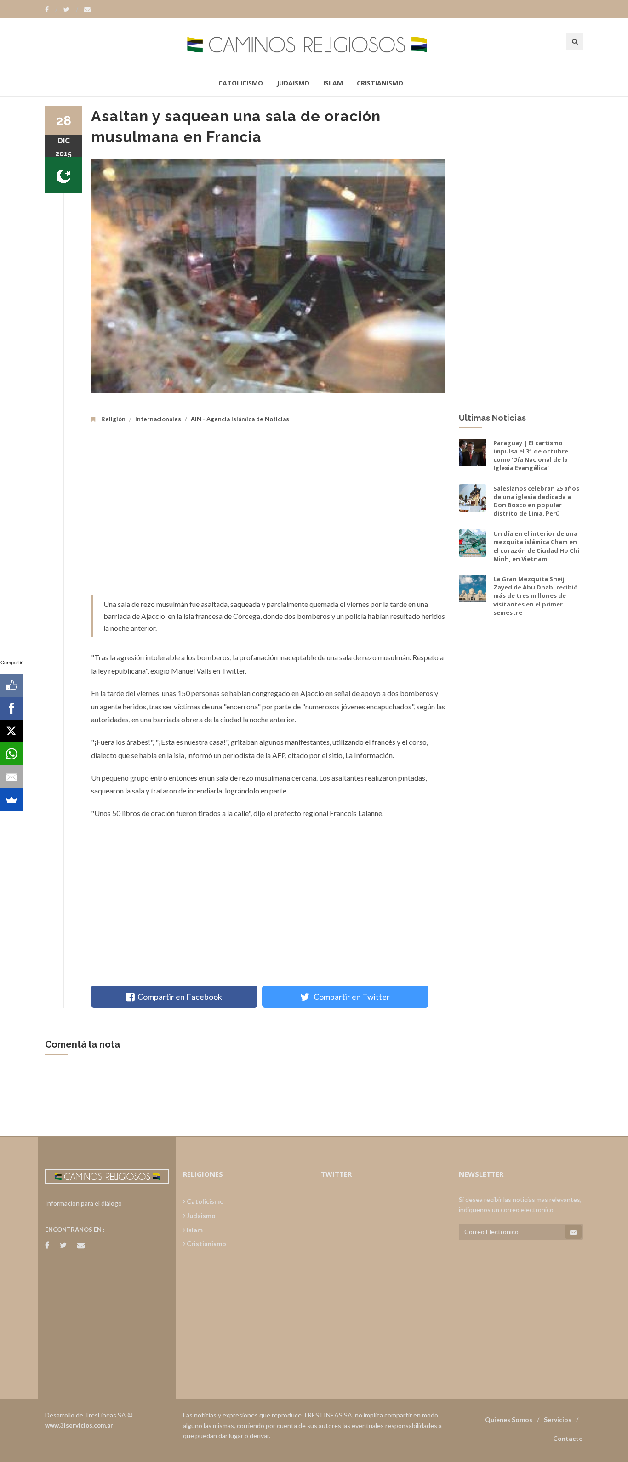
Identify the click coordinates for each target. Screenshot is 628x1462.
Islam (333, 83)
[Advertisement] (268, 516)
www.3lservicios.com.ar (79, 1425)
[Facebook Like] (11, 685)
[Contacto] (87, 9)
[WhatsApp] (11, 753)
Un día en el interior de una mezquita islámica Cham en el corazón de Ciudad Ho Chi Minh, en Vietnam (536, 546)
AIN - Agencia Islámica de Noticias (240, 419)
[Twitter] (70, 9)
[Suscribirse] (573, 1232)
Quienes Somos (508, 1419)
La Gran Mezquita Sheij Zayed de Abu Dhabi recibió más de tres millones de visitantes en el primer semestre (535, 596)
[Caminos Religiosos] (314, 43)
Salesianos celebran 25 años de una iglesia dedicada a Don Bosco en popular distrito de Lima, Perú (536, 501)
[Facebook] (51, 9)
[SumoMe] (11, 799)
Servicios (557, 1419)
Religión (113, 419)
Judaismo (293, 83)
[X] (11, 731)
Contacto (568, 1438)
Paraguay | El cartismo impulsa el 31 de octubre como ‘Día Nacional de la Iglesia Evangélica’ (530, 455)
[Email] (11, 776)
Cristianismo (380, 83)
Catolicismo (240, 83)
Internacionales (158, 419)
